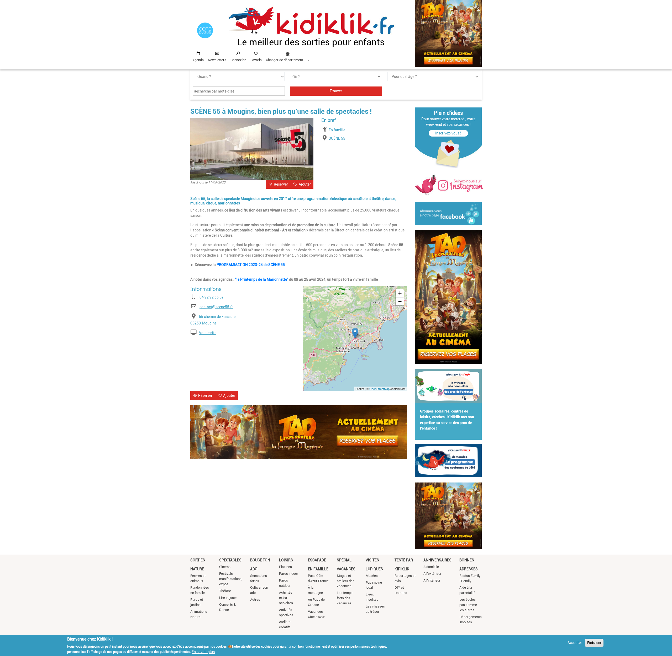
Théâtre (225, 591)
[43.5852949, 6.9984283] (355, 333)
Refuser (594, 643)
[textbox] (336, 77)
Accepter (575, 643)
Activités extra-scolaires (286, 597)
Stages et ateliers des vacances (345, 581)
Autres (255, 599)
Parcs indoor (288, 574)
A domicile (431, 567)
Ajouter (305, 184)
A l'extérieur (432, 574)
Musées (372, 576)
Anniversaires (437, 560)
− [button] (400, 301)
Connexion (238, 60)
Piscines (285, 567)
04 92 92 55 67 (212, 297)
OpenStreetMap (379, 389)
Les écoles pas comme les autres (468, 605)
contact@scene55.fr (216, 307)
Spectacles (230, 560)
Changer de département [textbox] (284, 60)
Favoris (256, 60)
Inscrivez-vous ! (448, 133)
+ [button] (400, 293)
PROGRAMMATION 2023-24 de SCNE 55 (251, 265)
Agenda (198, 60)
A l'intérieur (431, 580)
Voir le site (207, 333)
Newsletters (217, 60)
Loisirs (286, 560)
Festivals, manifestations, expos (230, 579)
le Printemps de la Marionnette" (262, 279)
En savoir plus (203, 651)
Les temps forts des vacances (345, 598)
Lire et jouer (228, 598)
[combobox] (287, 55)
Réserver (281, 184)
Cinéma (224, 567)
